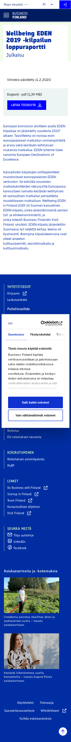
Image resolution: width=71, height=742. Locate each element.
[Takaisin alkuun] (63, 731)
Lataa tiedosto (23, 105)
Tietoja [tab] (61, 334)
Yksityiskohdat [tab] (40, 334)
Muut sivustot (13, 4)
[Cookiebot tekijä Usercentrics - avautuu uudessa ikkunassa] (47, 323)
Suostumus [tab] (16, 334)
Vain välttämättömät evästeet (36, 415)
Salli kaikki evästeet (35, 402)
